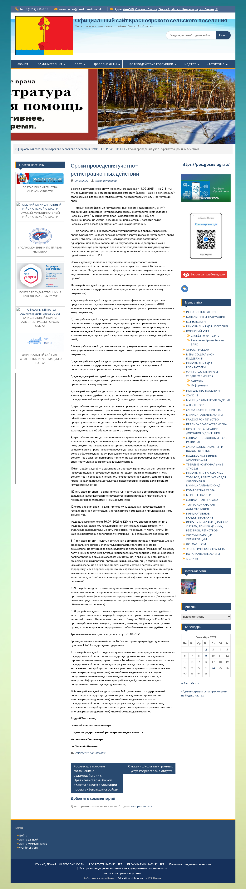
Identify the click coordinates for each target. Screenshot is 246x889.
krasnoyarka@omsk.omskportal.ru (81, 9)
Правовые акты (105, 64)
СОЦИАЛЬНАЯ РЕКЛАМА (202, 500)
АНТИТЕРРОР (195, 405)
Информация (199, 385)
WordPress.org (28, 847)
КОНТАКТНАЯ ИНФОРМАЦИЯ (205, 317)
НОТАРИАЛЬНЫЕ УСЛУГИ (203, 553)
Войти (23, 835)
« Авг (185, 683)
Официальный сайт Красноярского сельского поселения (151, 20)
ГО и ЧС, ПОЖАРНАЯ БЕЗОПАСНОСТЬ (59, 864)
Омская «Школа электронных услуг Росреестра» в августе (150, 768)
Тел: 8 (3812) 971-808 (34, 9)
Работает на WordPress (99, 878)
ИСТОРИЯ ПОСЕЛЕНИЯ (201, 312)
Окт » (195, 683)
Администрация (50, 64)
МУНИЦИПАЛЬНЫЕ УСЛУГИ (204, 414)
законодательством (105, 422)
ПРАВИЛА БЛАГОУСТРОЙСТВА (206, 424)
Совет (77, 64)
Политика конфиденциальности (190, 864)
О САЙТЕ (192, 558)
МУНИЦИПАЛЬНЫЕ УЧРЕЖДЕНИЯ (208, 400)
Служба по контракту (205, 335)
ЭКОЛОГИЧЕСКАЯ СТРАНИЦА (205, 549)
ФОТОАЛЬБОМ (196, 544)
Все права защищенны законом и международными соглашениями (123, 868)
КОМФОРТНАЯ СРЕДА (200, 490)
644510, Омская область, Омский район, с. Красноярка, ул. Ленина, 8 (170, 9)
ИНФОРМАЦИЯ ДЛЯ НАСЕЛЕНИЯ (207, 326)
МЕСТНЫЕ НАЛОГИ (198, 495)
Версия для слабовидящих (207, 274)
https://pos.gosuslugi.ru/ (205, 164)
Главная (22, 64)
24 (213, 668)
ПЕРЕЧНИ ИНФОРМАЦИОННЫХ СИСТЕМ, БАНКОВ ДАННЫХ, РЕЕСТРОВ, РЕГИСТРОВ (207, 526)
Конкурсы (197, 380)
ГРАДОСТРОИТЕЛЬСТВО (202, 419)
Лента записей (28, 839)
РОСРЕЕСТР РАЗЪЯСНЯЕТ (108, 149)
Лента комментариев (33, 843)
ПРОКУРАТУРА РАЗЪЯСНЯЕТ (145, 864)
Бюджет (190, 64)
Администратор (106, 181)
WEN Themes (154, 878)
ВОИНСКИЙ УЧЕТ (197, 331)
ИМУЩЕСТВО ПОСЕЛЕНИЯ (203, 390)
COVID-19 (192, 395)
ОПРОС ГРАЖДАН (197, 349)
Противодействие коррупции (150, 64)
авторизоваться (141, 806)
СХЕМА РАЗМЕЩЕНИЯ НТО (203, 410)
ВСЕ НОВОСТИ (196, 321)
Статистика (215, 64)
